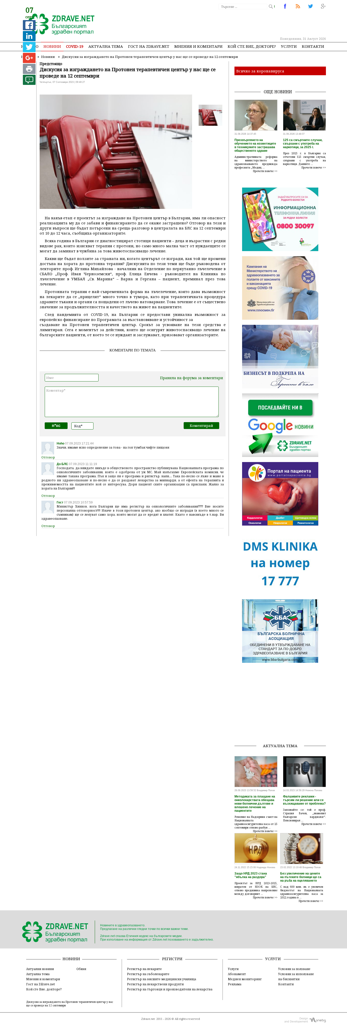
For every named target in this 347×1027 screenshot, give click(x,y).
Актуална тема (105, 46)
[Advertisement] (232, 22)
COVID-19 (74, 46)
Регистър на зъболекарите (148, 974)
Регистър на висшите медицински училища (161, 979)
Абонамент (237, 974)
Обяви (81, 969)
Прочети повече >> (265, 171)
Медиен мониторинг (245, 979)
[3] (29, 83)
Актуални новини (40, 969)
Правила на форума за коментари (191, 377)
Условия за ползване (294, 969)
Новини (52, 46)
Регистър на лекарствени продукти (155, 984)
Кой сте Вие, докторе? (252, 46)
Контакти (313, 46)
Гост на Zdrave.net (40, 984)
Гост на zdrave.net (148, 46)
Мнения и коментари (198, 46)
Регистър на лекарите (144, 969)
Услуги (289, 46)
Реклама (234, 984)
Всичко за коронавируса (260, 70)
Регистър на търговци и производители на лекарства (169, 989)
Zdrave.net (148, 1018)
